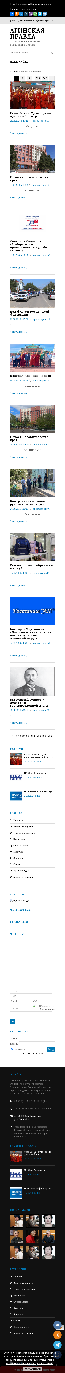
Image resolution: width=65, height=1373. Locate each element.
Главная (14, 71)
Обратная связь (28, 9)
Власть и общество (24, 826)
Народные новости (40, 4)
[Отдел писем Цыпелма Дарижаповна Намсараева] (48, 1221)
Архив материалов (24, 877)
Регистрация (23, 4)
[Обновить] (53, 991)
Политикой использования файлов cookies (29, 1363)
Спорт (17, 864)
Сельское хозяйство (24, 833)
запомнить (19, 1049)
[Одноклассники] (17, 14)
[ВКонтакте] (12, 14)
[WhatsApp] (35, 14)
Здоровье (19, 858)
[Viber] (31, 14)
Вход (13, 4)
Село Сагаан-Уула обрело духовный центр (38, 755)
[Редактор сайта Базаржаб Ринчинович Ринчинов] (16, 1236)
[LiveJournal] (26, 14)
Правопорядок (21, 870)
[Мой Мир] (21, 14)
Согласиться (32, 1369)
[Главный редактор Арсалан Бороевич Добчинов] (48, 1236)
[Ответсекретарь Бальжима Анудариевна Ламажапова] (32, 1236)
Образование (21, 845)
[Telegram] (45, 14)
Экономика (20, 839)
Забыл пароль (27, 1053)
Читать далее (18, 133)
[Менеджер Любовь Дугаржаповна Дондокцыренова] (32, 1221)
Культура (19, 851)
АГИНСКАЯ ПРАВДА (27, 33)
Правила (14, 9)
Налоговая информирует (27, 20)
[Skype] (40, 14)
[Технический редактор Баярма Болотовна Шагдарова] (16, 1221)
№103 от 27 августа (35, 773)
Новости (18, 820)
